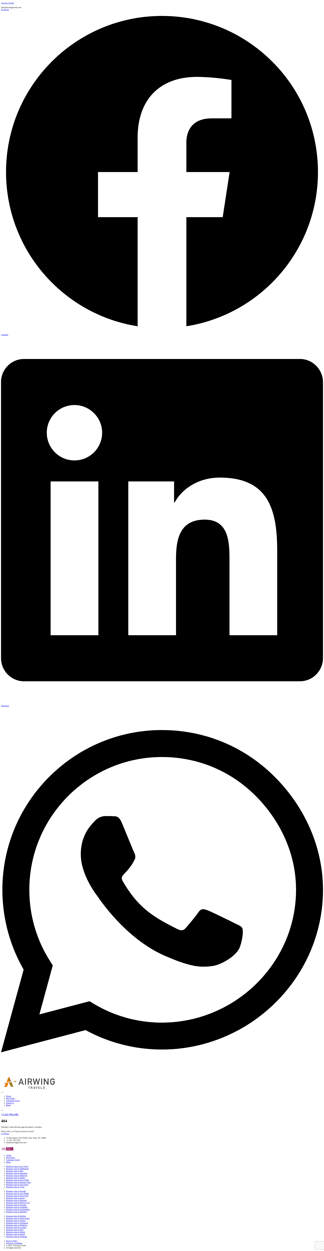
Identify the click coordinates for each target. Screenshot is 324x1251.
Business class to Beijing (16, 1216)
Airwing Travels (7, 3)
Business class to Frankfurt (16, 1207)
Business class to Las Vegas (17, 1166)
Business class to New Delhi (17, 1180)
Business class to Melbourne (17, 1169)
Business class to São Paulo (17, 1185)
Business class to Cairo (15, 1187)
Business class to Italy (15, 1230)
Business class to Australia (16, 1237)
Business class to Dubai (15, 1232)
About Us (10, 1103)
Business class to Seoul (15, 1198)
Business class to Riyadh (16, 1191)
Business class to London (16, 1227)
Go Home (5, 1134)
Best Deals (10, 1098)
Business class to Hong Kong (18, 1218)
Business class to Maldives (16, 1225)
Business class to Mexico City (18, 1203)
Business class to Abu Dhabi (17, 1193)
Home (8, 1096)
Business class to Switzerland (17, 1209)
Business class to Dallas (15, 1178)
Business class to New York (17, 1196)
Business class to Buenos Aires (18, 1182)
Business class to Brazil (15, 1234)
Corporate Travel (13, 1101)
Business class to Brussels (16, 1200)
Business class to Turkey (16, 1221)
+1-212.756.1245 (9, 1114)
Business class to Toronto (16, 1205)
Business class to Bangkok (16, 1173)
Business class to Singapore (17, 1223)
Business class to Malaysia (16, 1175)
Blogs (8, 1105)
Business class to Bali (14, 1171)
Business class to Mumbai (16, 1212)
